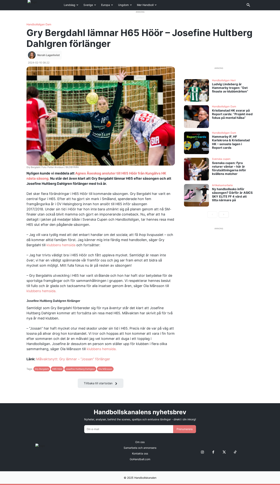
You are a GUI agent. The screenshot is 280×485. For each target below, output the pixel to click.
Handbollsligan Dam (38, 24)
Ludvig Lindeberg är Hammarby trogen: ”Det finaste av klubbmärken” (230, 87)
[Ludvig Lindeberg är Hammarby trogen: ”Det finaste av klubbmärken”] (196, 90)
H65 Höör (57, 369)
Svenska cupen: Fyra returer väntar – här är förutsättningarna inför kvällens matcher (229, 168)
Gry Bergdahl (42, 369)
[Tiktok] (235, 452)
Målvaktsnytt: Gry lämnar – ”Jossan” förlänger (73, 359)
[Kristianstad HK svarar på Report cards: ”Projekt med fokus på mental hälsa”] (196, 116)
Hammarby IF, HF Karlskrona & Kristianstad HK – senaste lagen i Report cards (231, 142)
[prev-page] (212, 214)
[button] (248, 5)
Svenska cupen (221, 159)
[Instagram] (202, 452)
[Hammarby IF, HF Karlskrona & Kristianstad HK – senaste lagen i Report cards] (196, 143)
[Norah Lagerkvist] (32, 55)
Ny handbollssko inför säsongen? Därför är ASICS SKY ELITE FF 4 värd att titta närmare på (232, 194)
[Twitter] (224, 452)
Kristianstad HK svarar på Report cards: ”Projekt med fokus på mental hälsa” (232, 114)
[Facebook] (213, 452)
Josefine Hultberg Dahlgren (80, 369)
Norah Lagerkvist (48, 55)
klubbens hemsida (60, 245)
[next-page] (224, 214)
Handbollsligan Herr (224, 80)
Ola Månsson (105, 369)
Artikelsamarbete (222, 185)
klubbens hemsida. (41, 291)
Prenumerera (185, 429)
